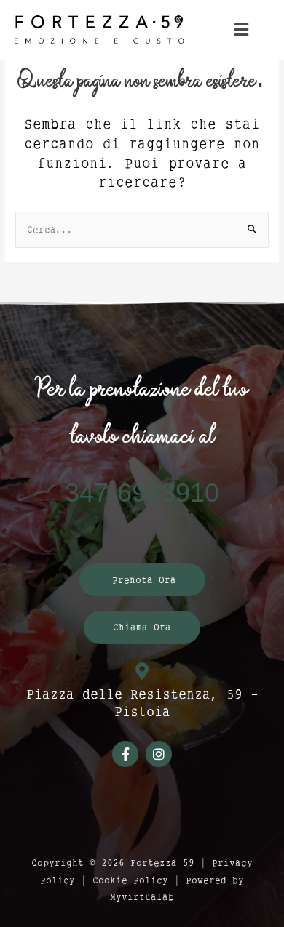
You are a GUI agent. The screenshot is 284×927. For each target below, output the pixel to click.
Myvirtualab (142, 896)
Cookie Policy (130, 880)
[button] (241, 30)
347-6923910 (142, 493)
